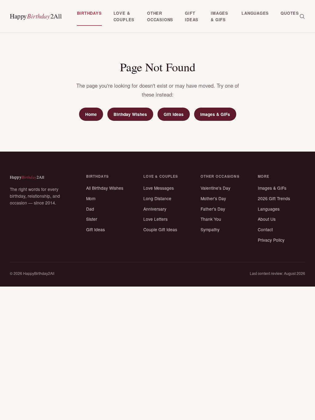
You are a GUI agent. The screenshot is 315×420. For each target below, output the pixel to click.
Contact (265, 229)
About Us (267, 219)
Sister (91, 219)
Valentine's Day (215, 188)
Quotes (290, 13)
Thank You (211, 219)
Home (91, 114)
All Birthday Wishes (104, 188)
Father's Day (213, 209)
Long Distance (157, 198)
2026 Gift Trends (274, 198)
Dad (90, 209)
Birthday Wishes (130, 114)
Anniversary (154, 209)
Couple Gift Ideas (160, 229)
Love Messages (158, 188)
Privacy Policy (271, 240)
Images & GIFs (215, 114)
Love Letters (155, 219)
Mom (90, 198)
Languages (255, 13)
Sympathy (210, 229)
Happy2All (36, 16)
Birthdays (89, 13)
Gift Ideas (174, 114)
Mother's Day (213, 198)
